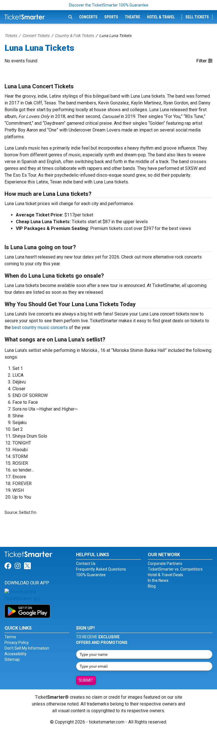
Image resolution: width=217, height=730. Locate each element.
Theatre (132, 17)
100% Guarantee (91, 575)
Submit (86, 680)
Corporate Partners (165, 563)
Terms (10, 637)
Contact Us (86, 563)
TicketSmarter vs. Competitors (175, 569)
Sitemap (12, 659)
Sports (111, 17)
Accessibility (16, 654)
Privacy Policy (17, 642)
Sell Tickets (197, 17)
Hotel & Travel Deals (165, 575)
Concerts (88, 17)
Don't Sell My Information (27, 648)
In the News (158, 580)
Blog (152, 586)
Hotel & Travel (161, 17)
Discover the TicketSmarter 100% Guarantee (108, 5)
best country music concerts (40, 327)
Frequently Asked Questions (101, 569)
